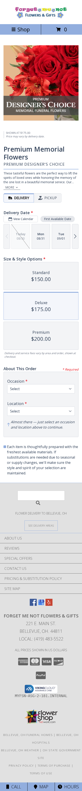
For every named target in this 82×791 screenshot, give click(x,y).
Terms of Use (41, 773)
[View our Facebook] (33, 604)
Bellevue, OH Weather (20, 750)
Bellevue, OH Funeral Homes (28, 735)
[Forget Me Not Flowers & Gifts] (41, 18)
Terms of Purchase (54, 766)
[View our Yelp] (48, 604)
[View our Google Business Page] (41, 604)
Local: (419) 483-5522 (41, 639)
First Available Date (57, 219)
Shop (23, 29)
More (9, 187)
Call (15, 787)
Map (42, 787)
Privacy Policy (21, 766)
